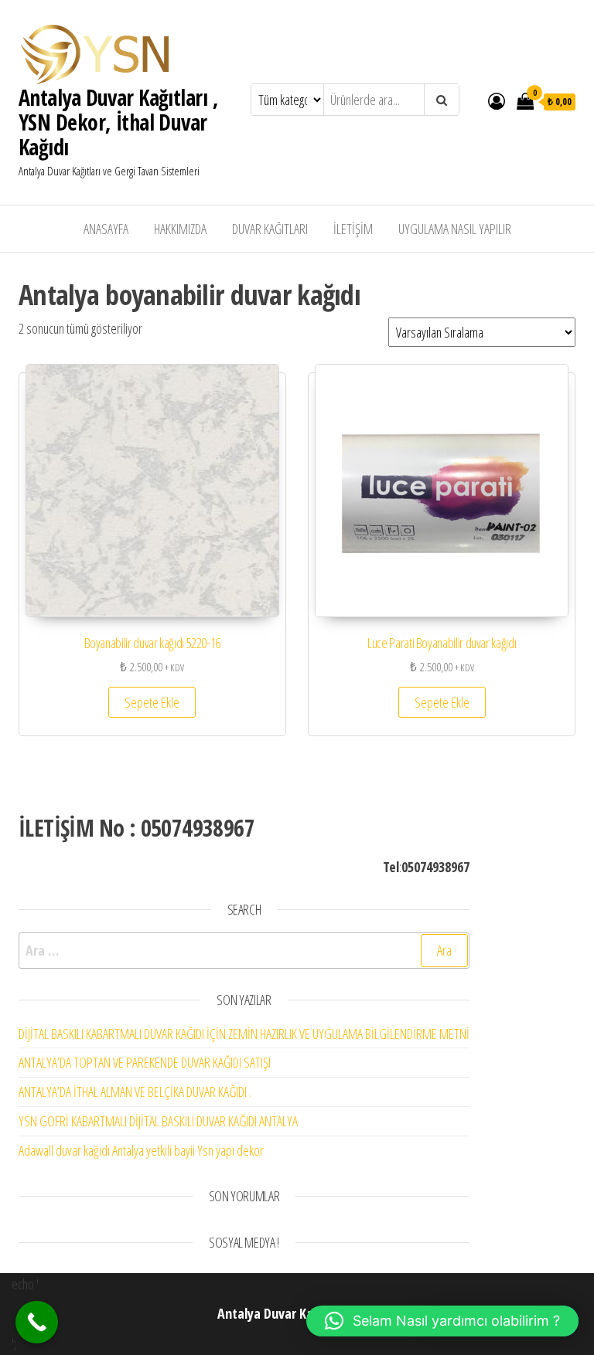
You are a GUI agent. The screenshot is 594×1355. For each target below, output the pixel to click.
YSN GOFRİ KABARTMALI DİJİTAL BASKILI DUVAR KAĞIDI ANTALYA (158, 1121)
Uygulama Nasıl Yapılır (454, 228)
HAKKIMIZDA (180, 228)
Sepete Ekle (152, 702)
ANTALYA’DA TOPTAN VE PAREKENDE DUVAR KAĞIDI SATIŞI (145, 1062)
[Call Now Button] (36, 1322)
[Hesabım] (496, 100)
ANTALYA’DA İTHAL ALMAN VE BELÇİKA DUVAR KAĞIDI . (135, 1091)
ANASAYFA (106, 228)
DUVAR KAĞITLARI (270, 228)
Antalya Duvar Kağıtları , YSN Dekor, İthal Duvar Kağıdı (118, 122)
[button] (442, 1321)
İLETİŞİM (353, 228)
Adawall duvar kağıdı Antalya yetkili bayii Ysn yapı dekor (141, 1150)
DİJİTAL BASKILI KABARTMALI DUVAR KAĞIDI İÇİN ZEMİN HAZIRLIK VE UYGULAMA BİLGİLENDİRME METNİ (244, 1033)
